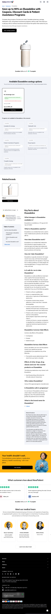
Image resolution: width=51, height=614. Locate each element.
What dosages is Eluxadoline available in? (12, 233)
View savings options (9, 30)
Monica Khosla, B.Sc (11, 218)
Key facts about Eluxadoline (11, 230)
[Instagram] (5, 573)
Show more (7, 244)
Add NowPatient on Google (10, 210)
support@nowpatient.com (10, 590)
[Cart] (40, 2)
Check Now (13, 110)
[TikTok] (13, 573)
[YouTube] (15, 573)
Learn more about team (25, 547)
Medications (8, 6)
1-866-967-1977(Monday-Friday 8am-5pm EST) (16, 587)
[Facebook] (7, 573)
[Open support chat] (47, 610)
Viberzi (28, 406)
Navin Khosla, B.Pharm (11, 217)
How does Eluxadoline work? (12, 241)
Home (3, 6)
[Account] (44, 2)
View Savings (10, 200)
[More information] (17, 210)
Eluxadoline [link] (14, 6)
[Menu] (47, 2)
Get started (17, 467)
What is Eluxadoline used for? (11, 238)
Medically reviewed (10, 215)
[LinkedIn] (18, 573)
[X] (2, 573)
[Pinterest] (10, 573)
